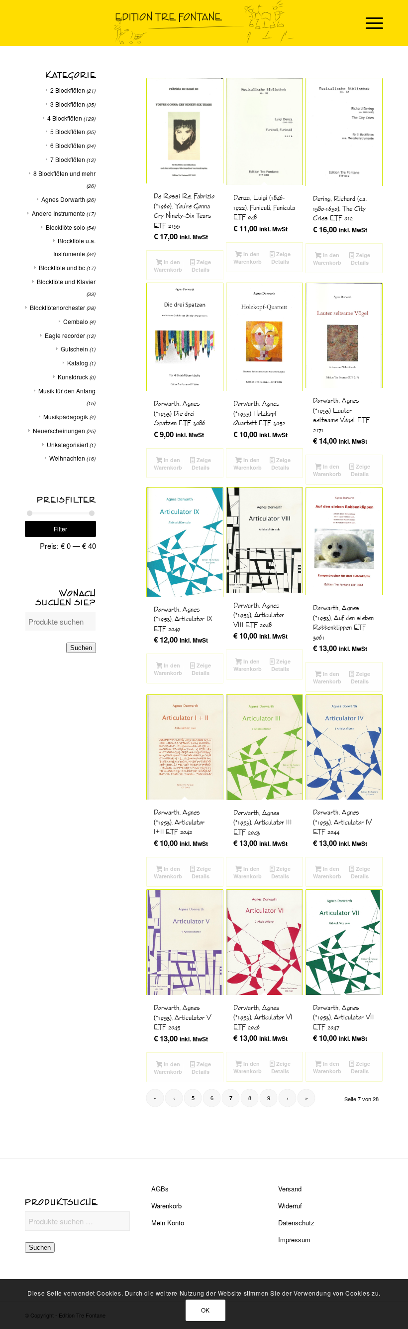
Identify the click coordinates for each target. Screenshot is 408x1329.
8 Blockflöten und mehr (64, 173)
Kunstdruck (73, 376)
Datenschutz (296, 1222)
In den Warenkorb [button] (168, 265)
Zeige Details (201, 265)
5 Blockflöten (67, 131)
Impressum (294, 1239)
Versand (290, 1188)
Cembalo (75, 321)
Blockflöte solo (65, 227)
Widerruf (290, 1205)
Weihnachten (67, 458)
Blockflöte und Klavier (66, 281)
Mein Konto (167, 1222)
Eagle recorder (65, 335)
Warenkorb (166, 1205)
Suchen (81, 648)
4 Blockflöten (64, 118)
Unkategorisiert (67, 444)
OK (205, 1310)
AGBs (160, 1188)
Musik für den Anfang (67, 390)
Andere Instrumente (58, 213)
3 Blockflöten (67, 104)
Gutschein (74, 348)
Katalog (77, 362)
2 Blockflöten (67, 90)
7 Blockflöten (67, 159)
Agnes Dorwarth (63, 199)
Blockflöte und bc (62, 267)
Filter (60, 528)
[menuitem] (369, 22)
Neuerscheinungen (59, 430)
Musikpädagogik (65, 416)
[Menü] (369, 22)
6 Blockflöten (67, 145)
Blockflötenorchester (57, 307)
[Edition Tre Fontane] (204, 22)
